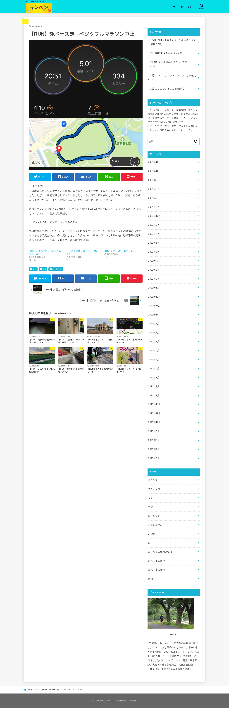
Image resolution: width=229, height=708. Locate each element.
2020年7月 (154, 449)
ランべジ (112, 701)
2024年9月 (154, 180)
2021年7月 (154, 341)
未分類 (151, 534)
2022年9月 (154, 225)
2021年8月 (154, 332)
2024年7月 (154, 198)
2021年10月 (154, 314)
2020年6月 (154, 458)
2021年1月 (154, 395)
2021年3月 (154, 377)
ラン (175, 6)
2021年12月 (154, 297)
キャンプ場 (154, 489)
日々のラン (57, 269)
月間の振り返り (156, 525)
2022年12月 (154, 216)
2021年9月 (154, 323)
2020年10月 (154, 422)
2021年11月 (154, 305)
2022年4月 (154, 260)
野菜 (150, 578)
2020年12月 (154, 404)
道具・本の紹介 (156, 561)
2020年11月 (154, 413)
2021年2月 (154, 386)
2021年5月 (154, 359)
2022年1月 (154, 287)
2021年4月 (154, 368)
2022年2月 (154, 279)
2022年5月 (154, 252)
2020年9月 (154, 431)
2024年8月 (154, 189)
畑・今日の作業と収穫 (160, 551)
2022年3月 (154, 270)
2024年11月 (154, 162)
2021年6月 (154, 350)
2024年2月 (154, 207)
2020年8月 (154, 440)
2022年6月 (154, 243)
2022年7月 (154, 234)
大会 (44, 269)
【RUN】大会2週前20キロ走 (118, 251)
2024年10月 (154, 171)
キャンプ (191, 6)
